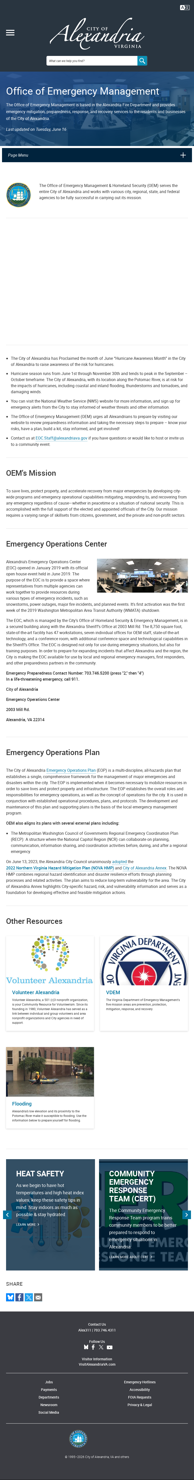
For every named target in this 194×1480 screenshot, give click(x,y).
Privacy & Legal (140, 1404)
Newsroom (48, 1404)
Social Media (48, 1412)
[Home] (97, 34)
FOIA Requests (139, 1397)
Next (186, 1215)
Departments (49, 1397)
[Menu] (10, 33)
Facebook (93, 1347)
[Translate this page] (185, 7)
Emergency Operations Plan (71, 770)
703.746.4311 (105, 1330)
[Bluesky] (10, 1297)
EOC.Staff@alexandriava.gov (61, 438)
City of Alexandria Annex (144, 868)
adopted (120, 861)
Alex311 (84, 1330)
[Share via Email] (38, 1297)
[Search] (142, 61)
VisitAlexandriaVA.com (97, 1364)
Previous (7, 1215)
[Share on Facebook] (19, 1297)
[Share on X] (29, 1297)
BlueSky (86, 1347)
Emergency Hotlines (140, 1382)
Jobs (49, 1382)
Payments (49, 1389)
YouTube (109, 1347)
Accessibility (140, 1389)
